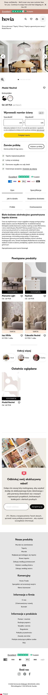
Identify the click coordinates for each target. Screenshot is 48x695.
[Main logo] (8, 19)
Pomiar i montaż (24, 619)
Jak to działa (12, 198)
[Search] (25, 19)
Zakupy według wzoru (24, 568)
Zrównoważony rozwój (24, 603)
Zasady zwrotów (24, 636)
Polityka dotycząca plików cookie (24, 639)
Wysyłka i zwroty (24, 626)
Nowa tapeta (24, 558)
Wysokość (34, 120)
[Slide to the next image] (45, 56)
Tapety (16, 26)
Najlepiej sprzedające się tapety (24, 555)
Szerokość (13, 120)
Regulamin (24, 629)
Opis (12, 190)
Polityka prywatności (24, 632)
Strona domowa (7, 26)
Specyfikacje (35, 190)
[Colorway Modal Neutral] (10, 98)
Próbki (12, 207)
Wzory (21, 26)
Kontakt (24, 607)
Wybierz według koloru (24, 565)
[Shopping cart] (37, 19)
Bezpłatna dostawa (35, 198)
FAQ (24, 643)
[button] (31, 19)
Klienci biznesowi (24, 587)
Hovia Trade (24, 581)
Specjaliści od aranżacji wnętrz (24, 584)
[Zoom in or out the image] (2, 79)
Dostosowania (36, 207)
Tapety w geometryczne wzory (34, 26)
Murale (24, 551)
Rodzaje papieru (24, 622)
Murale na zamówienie (24, 545)
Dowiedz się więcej (30, 169)
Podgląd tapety (24, 135)
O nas (24, 600)
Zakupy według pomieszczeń (24, 562)
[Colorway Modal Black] (4, 98)
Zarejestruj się (37, 507)
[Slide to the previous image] (3, 56)
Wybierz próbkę (36, 146)
